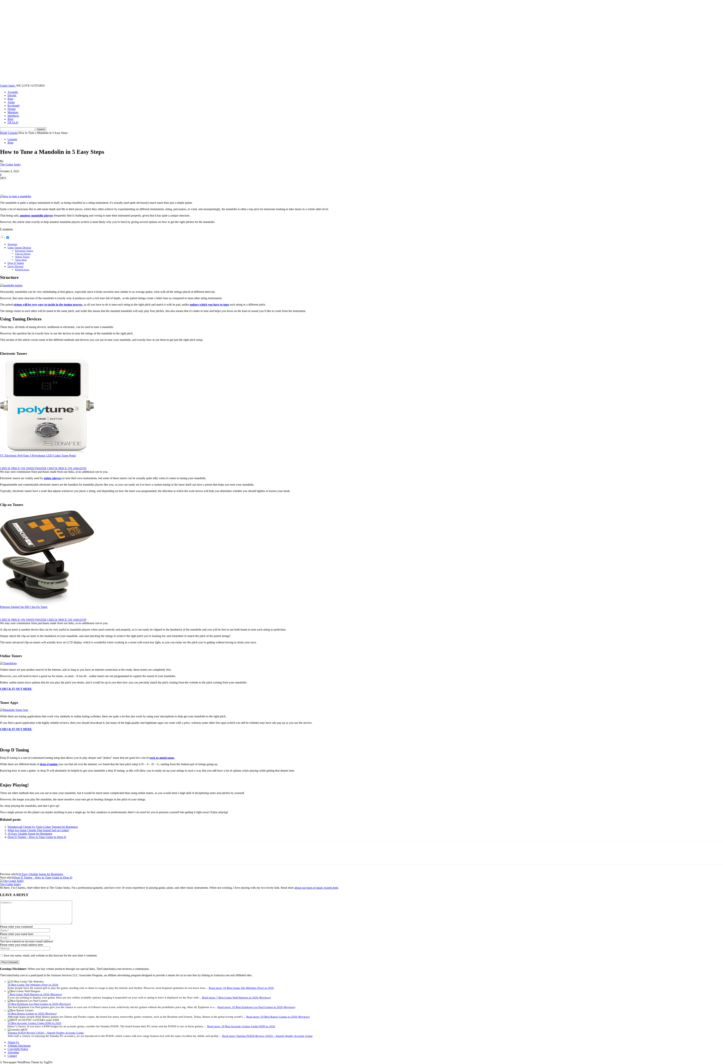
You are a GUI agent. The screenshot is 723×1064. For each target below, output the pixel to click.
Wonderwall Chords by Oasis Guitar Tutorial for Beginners (43, 826)
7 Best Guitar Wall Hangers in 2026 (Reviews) (35, 994)
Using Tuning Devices (19, 247)
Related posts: (22, 269)
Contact (12, 1055)
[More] (60, 184)
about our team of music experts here (316, 887)
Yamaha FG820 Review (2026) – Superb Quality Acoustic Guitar (46, 1032)
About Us (13, 1042)
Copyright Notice (18, 1049)
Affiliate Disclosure (19, 1045)
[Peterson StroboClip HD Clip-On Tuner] (47, 603)
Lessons (13, 132)
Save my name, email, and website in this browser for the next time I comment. (50, 955)
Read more (241, 987)
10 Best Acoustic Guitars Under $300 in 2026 (34, 1023)
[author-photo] (12, 880)
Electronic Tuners (24, 250)
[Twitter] (20, 184)
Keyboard (13, 105)
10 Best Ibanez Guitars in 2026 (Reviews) (32, 1013)
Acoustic (13, 92)
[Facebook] (6, 184)
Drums (12, 109)
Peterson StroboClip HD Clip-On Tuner (23, 607)
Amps (11, 102)
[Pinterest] (33, 184)
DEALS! (13, 122)
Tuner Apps (21, 259)
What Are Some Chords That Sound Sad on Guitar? (38, 830)
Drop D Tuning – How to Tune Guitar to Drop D (37, 837)
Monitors (13, 112)
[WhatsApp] (47, 184)
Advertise (13, 1052)
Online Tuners (22, 256)
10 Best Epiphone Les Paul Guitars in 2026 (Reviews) (39, 1003)
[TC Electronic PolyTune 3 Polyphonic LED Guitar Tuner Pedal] (47, 452)
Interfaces (13, 115)
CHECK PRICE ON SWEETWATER (23, 468)
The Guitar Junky (10, 164)
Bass (10, 98)
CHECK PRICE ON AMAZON (66, 468)
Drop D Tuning (16, 263)
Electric (12, 95)
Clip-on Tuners (23, 253)
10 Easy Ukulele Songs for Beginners (30, 833)
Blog (10, 119)
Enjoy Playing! (16, 266)
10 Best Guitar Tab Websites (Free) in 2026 (33, 984)
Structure (12, 244)
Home (3, 132)
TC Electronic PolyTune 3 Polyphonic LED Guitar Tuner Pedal (38, 455)
